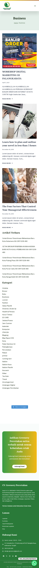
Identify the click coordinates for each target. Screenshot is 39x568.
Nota (4, 341)
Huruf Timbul (7, 315)
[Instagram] (9, 556)
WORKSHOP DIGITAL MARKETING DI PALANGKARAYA (14, 75)
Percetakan (6, 350)
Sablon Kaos (7, 364)
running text (7, 359)
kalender (5, 326)
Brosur (4, 291)
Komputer (6, 329)
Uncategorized (7, 382)
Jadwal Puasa (7, 320)
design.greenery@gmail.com (13, 551)
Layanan (4, 518)
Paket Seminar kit (8, 344)
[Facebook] (3, 556)
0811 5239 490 (9, 548)
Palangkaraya (7, 347)
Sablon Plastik (7, 367)
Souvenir (5, 370)
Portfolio (5, 521)
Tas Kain (5, 376)
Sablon (4, 361)
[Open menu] (35, 5)
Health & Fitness (8, 312)
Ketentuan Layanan (8, 526)
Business (5, 297)
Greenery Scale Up (9, 309)
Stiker (4, 373)
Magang (5, 335)
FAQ (3, 529)
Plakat (4, 353)
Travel (4, 379)
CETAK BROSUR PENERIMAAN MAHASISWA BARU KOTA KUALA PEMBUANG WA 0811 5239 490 (19, 249)
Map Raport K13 (8, 338)
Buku (4, 294)
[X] (6, 556)
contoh (5, 300)
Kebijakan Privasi (27, 567)
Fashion (5, 303)
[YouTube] (16, 556)
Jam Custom (7, 323)
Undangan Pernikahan (10, 388)
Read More (7, 99)
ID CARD (5, 317)
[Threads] (13, 556)
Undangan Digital (8, 385)
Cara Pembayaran (7, 524)
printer (4, 356)
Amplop (5, 288)
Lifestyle (5, 332)
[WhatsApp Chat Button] (34, 563)
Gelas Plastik (7, 306)
